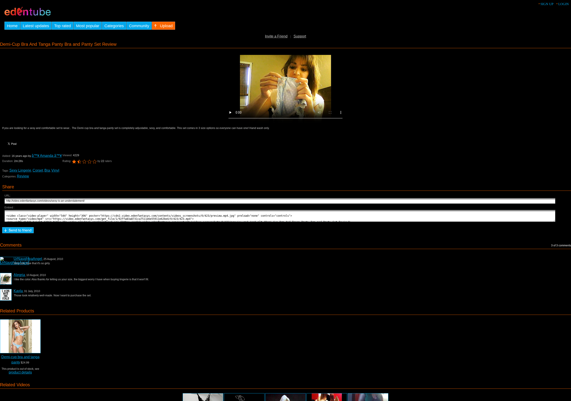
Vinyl (55, 170)
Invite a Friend (276, 36)
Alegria (19, 275)
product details (20, 372)
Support (300, 36)
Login (563, 4)
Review (23, 176)
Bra (47, 170)
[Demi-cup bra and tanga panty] (20, 336)
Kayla (18, 291)
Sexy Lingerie (20, 170)
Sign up (546, 4)
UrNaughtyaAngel (28, 259)
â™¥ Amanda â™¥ (47, 156)
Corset (38, 170)
